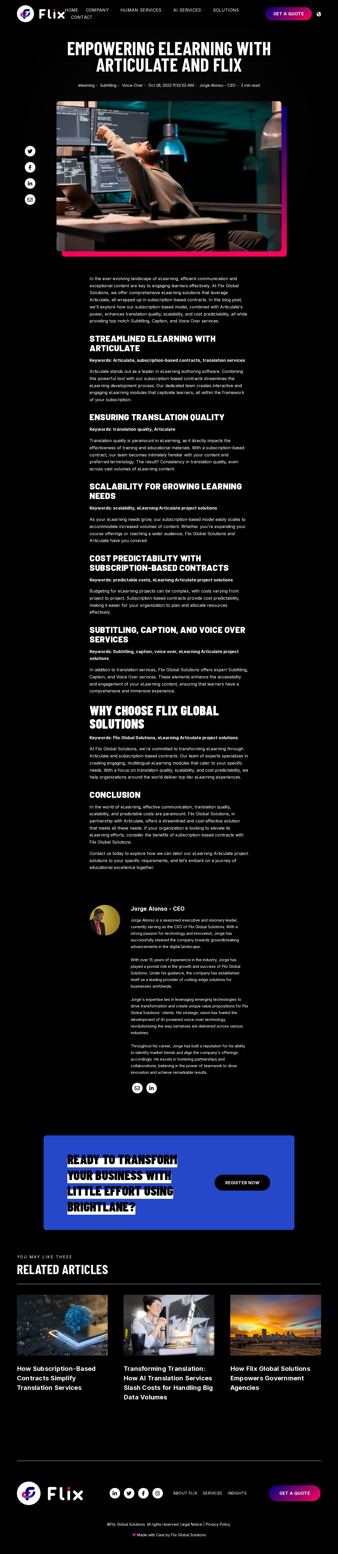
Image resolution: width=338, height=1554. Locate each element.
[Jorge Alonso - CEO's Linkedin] (151, 1088)
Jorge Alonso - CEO (217, 85)
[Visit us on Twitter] (129, 1493)
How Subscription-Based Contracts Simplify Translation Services (56, 1378)
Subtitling (108, 85)
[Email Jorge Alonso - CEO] (137, 1088)
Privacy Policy (218, 1524)
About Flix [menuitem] (185, 1493)
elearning (86, 85)
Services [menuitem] (212, 1493)
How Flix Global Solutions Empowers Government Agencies (270, 1378)
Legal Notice (191, 1524)
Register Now (242, 1182)
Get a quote (288, 13)
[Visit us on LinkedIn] (115, 1493)
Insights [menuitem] (237, 1493)
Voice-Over (132, 85)
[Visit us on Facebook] (143, 1493)
